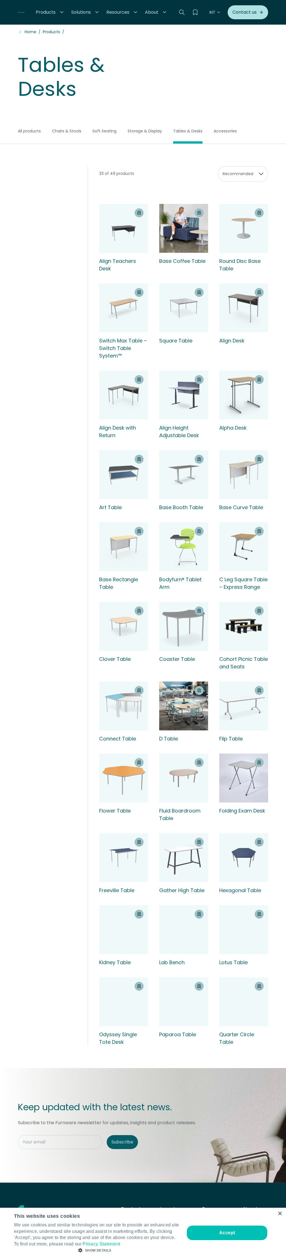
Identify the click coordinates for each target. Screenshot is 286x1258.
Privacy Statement (101, 1244)
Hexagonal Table (240, 890)
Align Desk (231, 340)
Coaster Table (177, 659)
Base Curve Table (241, 507)
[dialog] (143, 1233)
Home (30, 32)
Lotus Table (233, 962)
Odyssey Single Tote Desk (118, 1038)
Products (51, 32)
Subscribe (122, 1142)
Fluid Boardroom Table (180, 814)
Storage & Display (145, 131)
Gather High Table (181, 890)
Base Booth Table (181, 507)
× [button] (280, 1214)
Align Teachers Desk (117, 265)
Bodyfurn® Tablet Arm (180, 583)
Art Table (110, 507)
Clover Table (115, 659)
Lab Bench (172, 962)
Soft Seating (104, 131)
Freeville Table (116, 890)
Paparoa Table (177, 1034)
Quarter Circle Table (236, 1038)
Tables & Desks (187, 131)
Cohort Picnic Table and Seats (243, 663)
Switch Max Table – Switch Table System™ (123, 348)
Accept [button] (227, 1232)
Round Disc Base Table (240, 265)
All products (29, 131)
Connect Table (117, 738)
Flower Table (115, 810)
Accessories (225, 131)
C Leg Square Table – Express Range (243, 583)
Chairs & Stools (66, 131)
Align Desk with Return (117, 431)
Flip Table (231, 738)
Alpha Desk (233, 427)
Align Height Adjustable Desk (179, 431)
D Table (168, 738)
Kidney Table (115, 962)
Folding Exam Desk (242, 810)
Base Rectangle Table (118, 583)
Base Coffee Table (182, 261)
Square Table (175, 340)
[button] (50, 12)
